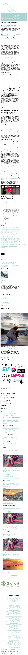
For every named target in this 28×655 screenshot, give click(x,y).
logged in (9, 311)
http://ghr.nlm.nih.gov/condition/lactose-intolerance (9, 247)
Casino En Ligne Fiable (14, 641)
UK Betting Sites (14, 599)
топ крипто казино (14, 634)
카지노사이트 (14, 635)
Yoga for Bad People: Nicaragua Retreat (9, 414)
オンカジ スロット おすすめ (14, 631)
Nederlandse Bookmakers (9, 6)
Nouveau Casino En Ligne (14, 642)
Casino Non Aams (14, 623)
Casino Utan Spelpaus (8, 10)
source (5, 122)
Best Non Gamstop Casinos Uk (10, 11)
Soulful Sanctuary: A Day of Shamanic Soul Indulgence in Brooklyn (11, 484)
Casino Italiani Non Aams (14, 638)
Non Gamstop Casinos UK (9, 9)
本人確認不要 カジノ (14, 632)
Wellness (6, 26)
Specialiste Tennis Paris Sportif (14, 630)
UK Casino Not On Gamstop (14, 605)
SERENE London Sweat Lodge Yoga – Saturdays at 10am (11, 470)
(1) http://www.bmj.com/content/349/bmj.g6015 (9, 227)
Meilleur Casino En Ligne (14, 636)
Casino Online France (14, 640)
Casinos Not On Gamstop (14, 607)
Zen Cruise (6, 572)
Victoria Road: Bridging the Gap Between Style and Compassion (8, 263)
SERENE (4, 25)
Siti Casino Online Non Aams (14, 598)
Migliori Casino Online (14, 628)
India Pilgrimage (8, 503)
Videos (2, 26)
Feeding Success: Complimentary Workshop (11, 438)
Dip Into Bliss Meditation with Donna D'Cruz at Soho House (11, 421)
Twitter (8, 649)
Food (18, 25)
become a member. (5, 356)
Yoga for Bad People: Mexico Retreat (9, 535)
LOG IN (5, 5)
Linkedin (14, 649)
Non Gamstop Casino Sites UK (14, 608)
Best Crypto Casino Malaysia (14, 643)
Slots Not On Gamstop (14, 606)
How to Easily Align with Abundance (6, 302)
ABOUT (5, 3)
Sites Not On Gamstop (14, 612)
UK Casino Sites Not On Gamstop (14, 614)
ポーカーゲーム (14, 645)
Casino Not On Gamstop (14, 601)
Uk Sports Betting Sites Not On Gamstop (14, 621)
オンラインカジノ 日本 (14, 610)
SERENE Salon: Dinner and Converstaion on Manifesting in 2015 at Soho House (11, 430)
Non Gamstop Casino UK (14, 617)
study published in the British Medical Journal (10, 32)
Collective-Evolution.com (13, 248)
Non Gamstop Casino (8, 8)
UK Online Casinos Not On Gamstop (14, 611)
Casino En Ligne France (14, 647)
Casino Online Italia (14, 626)
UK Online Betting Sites (14, 618)
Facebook (3, 649)
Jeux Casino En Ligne (14, 627)
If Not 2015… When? (6, 298)
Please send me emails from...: (8, 395)
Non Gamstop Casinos (14, 600)
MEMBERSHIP (6, 4)
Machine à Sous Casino (14, 644)
